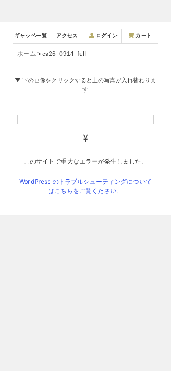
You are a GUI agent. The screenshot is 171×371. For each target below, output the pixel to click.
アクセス (67, 35)
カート (143, 35)
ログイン (105, 35)
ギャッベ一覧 (30, 35)
